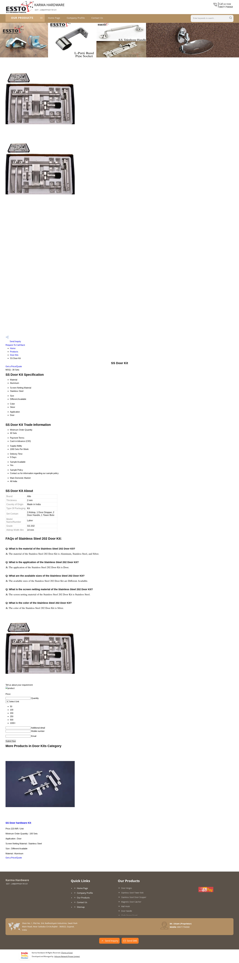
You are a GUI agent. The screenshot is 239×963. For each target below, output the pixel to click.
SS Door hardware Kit (18, 822)
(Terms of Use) (67, 953)
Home (12, 348)
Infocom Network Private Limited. (67, 956)
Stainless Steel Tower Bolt (132, 892)
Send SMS (132, 940)
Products (14, 351)
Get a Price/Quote (14, 366)
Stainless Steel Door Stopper (133, 897)
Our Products (22, 18)
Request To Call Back (15, 345)
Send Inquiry (15, 341)
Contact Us (97, 17)
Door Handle (126, 911)
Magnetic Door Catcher (131, 901)
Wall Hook (125, 906)
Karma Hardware (49, 6)
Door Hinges (126, 888)
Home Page (54, 17)
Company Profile (76, 17)
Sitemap (81, 907)
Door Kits (14, 355)
